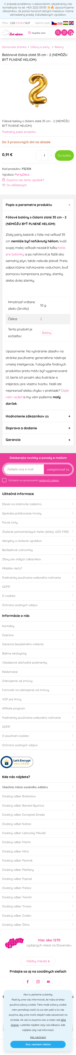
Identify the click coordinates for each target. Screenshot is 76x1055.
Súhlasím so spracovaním (33, 480)
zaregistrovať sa (58, 469)
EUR (20, 23)
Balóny (59, 47)
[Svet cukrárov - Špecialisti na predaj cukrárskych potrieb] (12, 32)
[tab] (38, 205)
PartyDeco (22, 174)
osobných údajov (49, 480)
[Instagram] (38, 982)
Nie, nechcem (38, 1037)
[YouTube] (48, 982)
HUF (27, 23)
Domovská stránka (14, 47)
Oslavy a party (40, 47)
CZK (12, 23)
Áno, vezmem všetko (38, 1044)
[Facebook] (28, 982)
